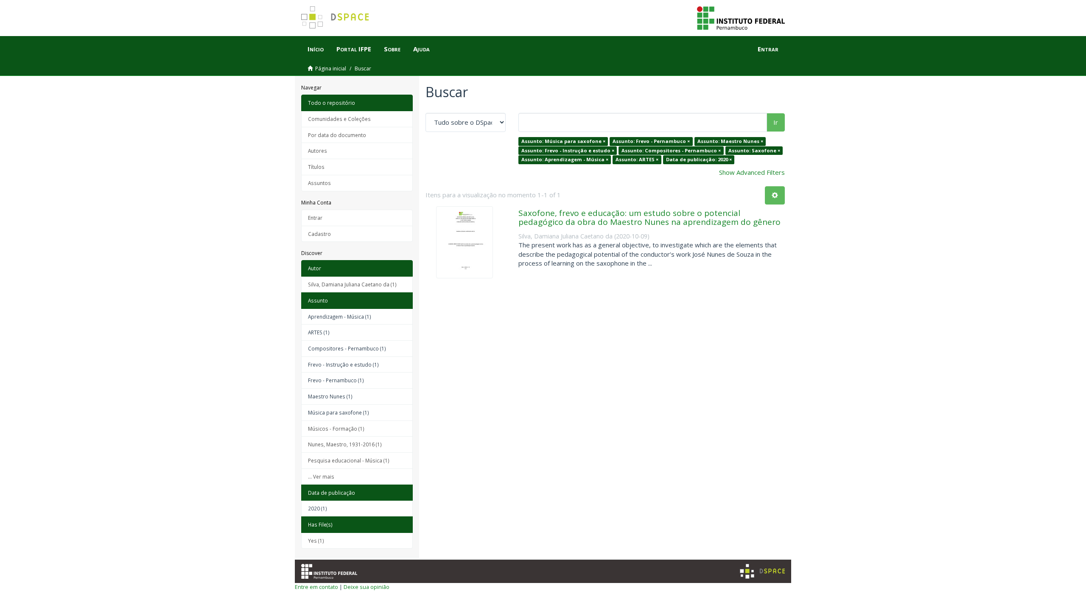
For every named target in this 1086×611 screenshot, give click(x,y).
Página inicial (330, 68)
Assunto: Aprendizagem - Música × (564, 159)
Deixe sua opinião (366, 587)
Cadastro (319, 233)
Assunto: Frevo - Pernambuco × (651, 141)
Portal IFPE (353, 49)
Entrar (315, 217)
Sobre (392, 49)
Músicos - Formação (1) (336, 428)
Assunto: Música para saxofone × (563, 141)
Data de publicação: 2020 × (699, 159)
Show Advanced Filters (752, 172)
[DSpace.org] (762, 571)
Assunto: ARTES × (637, 159)
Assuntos (319, 182)
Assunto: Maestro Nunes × (730, 141)
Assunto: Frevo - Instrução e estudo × (567, 150)
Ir (775, 122)
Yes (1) (316, 540)
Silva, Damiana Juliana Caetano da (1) (352, 284)
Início (316, 49)
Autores (317, 150)
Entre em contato (316, 587)
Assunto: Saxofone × (754, 150)
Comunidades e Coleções (339, 118)
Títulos (316, 166)
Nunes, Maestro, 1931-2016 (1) (345, 444)
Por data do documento (337, 135)
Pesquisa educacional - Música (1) (348, 460)
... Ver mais (321, 476)
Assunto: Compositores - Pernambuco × (671, 150)
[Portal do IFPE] (741, 17)
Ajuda (421, 49)
